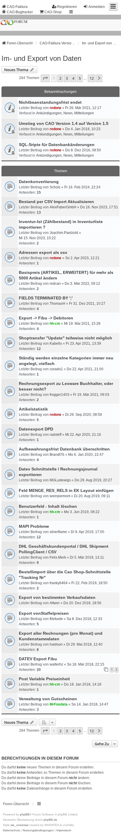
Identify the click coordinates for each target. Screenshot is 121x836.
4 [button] (73, 78)
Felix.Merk (58, 557)
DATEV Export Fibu (38, 658)
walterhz (56, 664)
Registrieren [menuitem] (67, 7)
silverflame (58, 532)
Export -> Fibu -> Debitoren (46, 318)
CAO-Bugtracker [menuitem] (20, 12)
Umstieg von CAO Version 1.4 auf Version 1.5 (63, 123)
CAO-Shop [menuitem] (53, 12)
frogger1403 (59, 395)
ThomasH (57, 303)
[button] (45, 78)
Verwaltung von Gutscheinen (48, 698)
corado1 (56, 369)
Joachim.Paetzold (64, 233)
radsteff (55, 435)
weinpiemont (60, 496)
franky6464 (59, 583)
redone (55, 108)
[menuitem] (11, 830)
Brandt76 (57, 455)
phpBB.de (50, 819)
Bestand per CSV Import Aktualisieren (56, 201)
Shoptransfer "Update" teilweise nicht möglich (65, 338)
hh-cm (55, 323)
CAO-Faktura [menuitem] (17, 7)
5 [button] (80, 78)
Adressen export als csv (43, 252)
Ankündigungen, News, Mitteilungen (65, 113)
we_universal (19, 825)
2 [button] (60, 78)
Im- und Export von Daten (41, 58)
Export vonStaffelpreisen (44, 613)
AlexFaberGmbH (63, 207)
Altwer (55, 603)
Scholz (55, 187)
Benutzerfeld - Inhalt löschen (48, 506)
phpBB (24, 814)
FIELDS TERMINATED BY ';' (46, 298)
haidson (56, 644)
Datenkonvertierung (39, 181)
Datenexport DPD (36, 429)
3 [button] (67, 78)
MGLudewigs (60, 480)
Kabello (56, 343)
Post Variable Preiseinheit (44, 678)
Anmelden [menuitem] (96, 7)
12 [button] (92, 78)
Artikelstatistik (33, 409)
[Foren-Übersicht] (60, 25)
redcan (55, 284)
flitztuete (56, 619)
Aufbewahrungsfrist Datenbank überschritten (64, 449)
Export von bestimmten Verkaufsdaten (57, 597)
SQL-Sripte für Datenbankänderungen (57, 144)
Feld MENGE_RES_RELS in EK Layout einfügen (66, 490)
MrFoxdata (59, 704)
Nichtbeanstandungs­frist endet (50, 102)
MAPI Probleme (34, 526)
